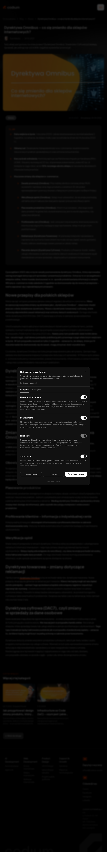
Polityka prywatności (28, 383)
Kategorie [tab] (24, 389)
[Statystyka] (84, 456)
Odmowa (53, 474)
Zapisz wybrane (31, 474)
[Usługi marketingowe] (84, 397)
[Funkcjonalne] (84, 418)
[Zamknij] (85, 372)
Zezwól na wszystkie (76, 474)
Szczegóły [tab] (36, 389)
